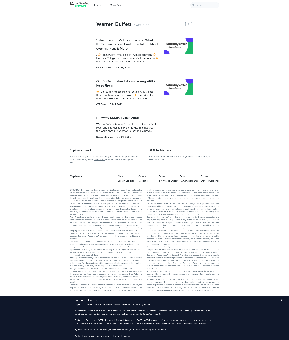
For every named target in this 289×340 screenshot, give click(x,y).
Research (98, 5)
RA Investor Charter (168, 181)
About (120, 176)
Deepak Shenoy (104, 136)
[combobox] (204, 5)
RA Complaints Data (189, 181)
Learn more (99, 159)
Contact (204, 176)
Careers (142, 176)
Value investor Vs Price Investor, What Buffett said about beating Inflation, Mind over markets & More (127, 44)
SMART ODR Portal (210, 181)
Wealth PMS (115, 5)
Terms (162, 176)
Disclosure (143, 181)
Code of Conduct (126, 181)
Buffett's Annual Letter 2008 (117, 118)
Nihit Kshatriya (104, 67)
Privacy (183, 176)
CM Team (101, 104)
